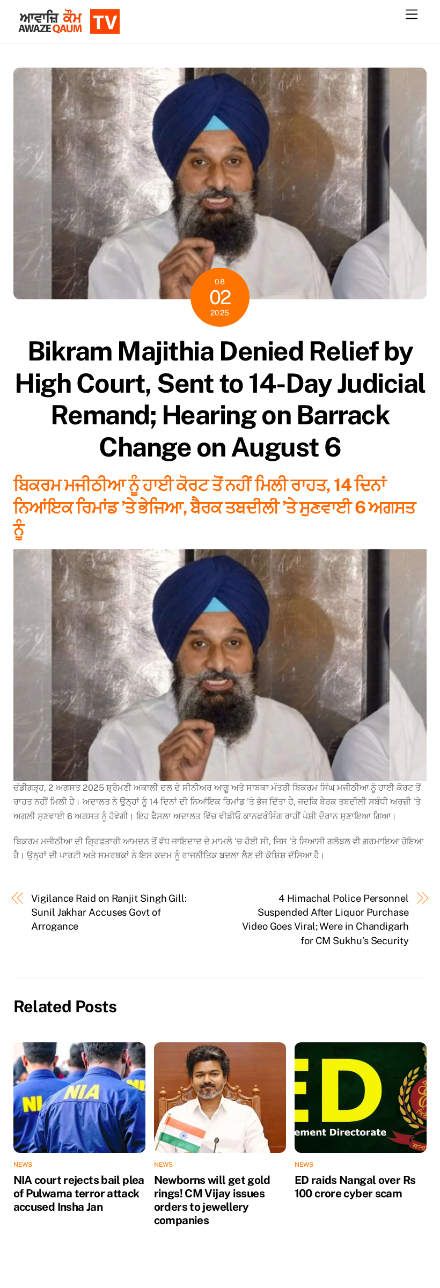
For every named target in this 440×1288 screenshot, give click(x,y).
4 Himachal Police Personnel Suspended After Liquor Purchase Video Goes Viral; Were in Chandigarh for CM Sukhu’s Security (325, 919)
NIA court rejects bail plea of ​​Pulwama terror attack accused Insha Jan (78, 1193)
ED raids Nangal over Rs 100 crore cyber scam (355, 1186)
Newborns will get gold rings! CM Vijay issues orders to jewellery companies (212, 1200)
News (23, 1164)
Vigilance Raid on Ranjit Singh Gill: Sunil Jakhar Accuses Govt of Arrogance (109, 912)
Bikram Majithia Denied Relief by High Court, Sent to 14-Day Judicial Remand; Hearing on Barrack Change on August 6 (220, 398)
